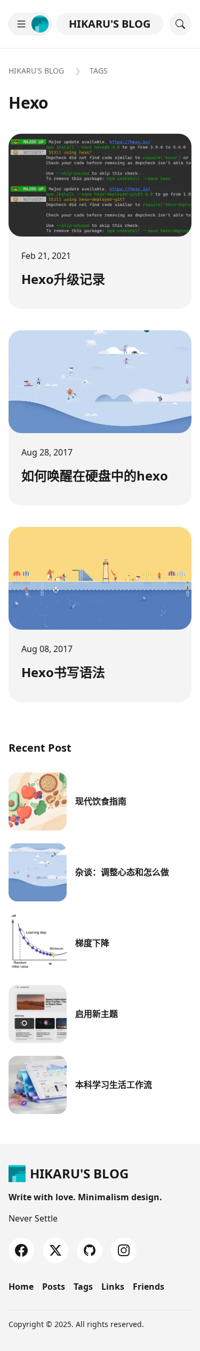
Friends (148, 1286)
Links (112, 1286)
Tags (99, 71)
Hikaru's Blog (109, 24)
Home (21, 1286)
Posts (53, 1286)
